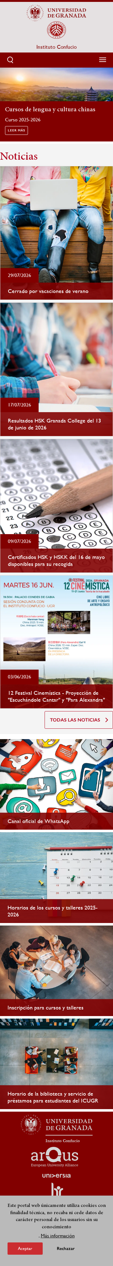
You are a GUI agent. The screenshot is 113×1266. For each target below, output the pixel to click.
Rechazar (66, 1248)
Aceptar (25, 1248)
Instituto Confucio (56, 47)
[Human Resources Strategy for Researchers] (56, 1192)
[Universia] (56, 1176)
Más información (58, 1236)
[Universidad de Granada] (56, 12)
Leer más (16, 130)
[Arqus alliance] (54, 1157)
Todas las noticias (75, 720)
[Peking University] (56, 29)
